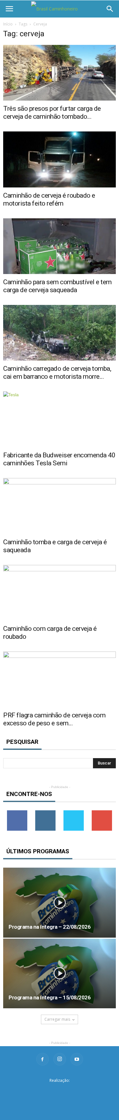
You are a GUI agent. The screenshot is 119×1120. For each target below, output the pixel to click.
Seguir (45, 812)
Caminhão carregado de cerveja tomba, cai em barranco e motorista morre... (57, 372)
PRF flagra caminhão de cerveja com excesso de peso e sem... (54, 719)
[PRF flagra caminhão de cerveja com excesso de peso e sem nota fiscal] (59, 679)
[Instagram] (59, 1059)
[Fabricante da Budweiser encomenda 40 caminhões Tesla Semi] (59, 419)
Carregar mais (57, 1019)
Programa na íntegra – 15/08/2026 (49, 997)
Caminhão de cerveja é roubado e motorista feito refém (49, 199)
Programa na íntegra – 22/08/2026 (49, 927)
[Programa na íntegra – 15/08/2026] (59, 973)
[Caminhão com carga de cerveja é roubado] (59, 593)
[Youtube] (76, 1059)
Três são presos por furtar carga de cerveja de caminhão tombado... (52, 112)
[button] (110, 9)
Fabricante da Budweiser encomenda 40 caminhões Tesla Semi (59, 459)
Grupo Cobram (59, 1090)
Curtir (17, 812)
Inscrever (102, 812)
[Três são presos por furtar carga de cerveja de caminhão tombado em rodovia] (59, 73)
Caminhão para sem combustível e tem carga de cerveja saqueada (57, 286)
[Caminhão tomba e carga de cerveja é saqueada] (59, 506)
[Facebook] (42, 1059)
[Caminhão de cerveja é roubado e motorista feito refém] (59, 159)
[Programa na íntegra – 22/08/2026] (59, 902)
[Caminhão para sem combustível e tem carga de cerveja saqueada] (59, 246)
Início (8, 24)
